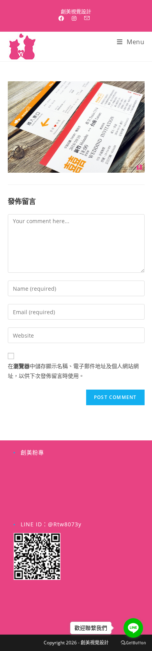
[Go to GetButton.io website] (133, 643)
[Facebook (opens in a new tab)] (63, 18)
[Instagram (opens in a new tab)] (74, 18)
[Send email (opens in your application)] (87, 18)
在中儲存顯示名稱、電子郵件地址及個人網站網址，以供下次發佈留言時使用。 (73, 370)
